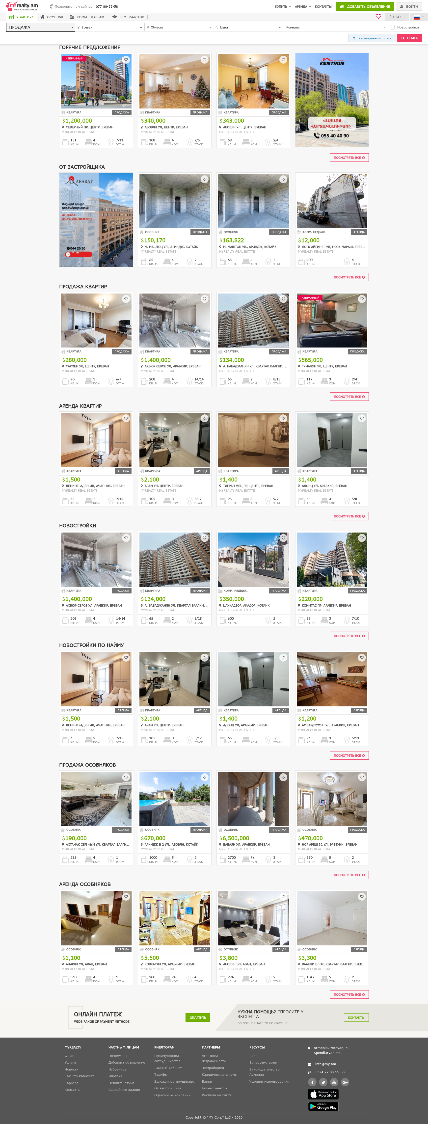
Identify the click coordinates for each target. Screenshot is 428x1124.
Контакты (323, 6)
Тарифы (160, 1074)
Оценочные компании (172, 1095)
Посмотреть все (348, 157)
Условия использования (269, 1081)
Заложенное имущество (174, 1081)
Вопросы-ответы (263, 1062)
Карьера (72, 1083)
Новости (71, 1069)
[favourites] (378, 17)
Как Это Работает (79, 1076)
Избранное (117, 1069)
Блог (253, 1056)
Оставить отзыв (121, 1083)
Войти (411, 6)
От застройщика (167, 1088)
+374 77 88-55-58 (330, 1072)
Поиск (412, 38)
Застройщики (213, 1068)
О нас (69, 1056)
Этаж (120, 144)
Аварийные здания (124, 1090)
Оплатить (198, 1017)
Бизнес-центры (214, 1088)
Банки (207, 1081)
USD (397, 17)
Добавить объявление (368, 6)
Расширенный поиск (374, 38)
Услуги (70, 1062)
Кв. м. (75, 144)
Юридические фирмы (219, 1074)
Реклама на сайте (217, 1095)
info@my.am (325, 1064)
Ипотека (115, 1076)
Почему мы (117, 1056)
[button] (40, 27)
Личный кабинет (168, 1068)
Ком (96, 144)
